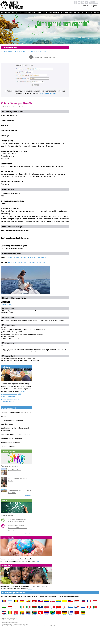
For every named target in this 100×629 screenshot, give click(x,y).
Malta (52, 608)
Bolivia (22, 603)
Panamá (76, 608)
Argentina (10, 603)
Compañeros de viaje (69, 12)
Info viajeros (88, 12)
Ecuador (58, 603)
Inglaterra (16, 608)
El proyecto (15, 12)
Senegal (10, 614)
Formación (80, 12)
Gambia (94, 603)
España (64, 603)
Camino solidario (42, 12)
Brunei (28, 603)
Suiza (40, 614)
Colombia (46, 603)
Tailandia (46, 614)
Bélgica (16, 603)
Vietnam (76, 614)
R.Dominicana (4, 614)
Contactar (97, 12)
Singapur (16, 614)
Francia (88, 603)
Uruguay (70, 614)
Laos (40, 608)
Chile (40, 603)
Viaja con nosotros (29, 12)
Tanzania (52, 614)
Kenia (34, 608)
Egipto (76, 603)
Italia (28, 608)
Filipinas (82, 603)
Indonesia (10, 608)
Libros (50, 12)
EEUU (70, 603)
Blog (21, 12)
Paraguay (83, 608)
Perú (89, 608)
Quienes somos (5, 12)
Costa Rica (52, 603)
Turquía (58, 614)
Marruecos (58, 608)
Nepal (64, 608)
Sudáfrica (34, 614)
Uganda (64, 614)
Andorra (4, 603)
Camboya (34, 603)
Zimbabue (83, 614)
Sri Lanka (22, 614)
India (4, 608)
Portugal (94, 608)
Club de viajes (57, 12)
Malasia (46, 608)
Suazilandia (28, 614)
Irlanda (22, 608)
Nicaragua (71, 608)
